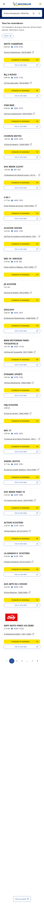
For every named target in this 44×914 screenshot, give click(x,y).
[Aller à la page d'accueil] (22, 4)
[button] (33, 13)
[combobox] (22, 13)
